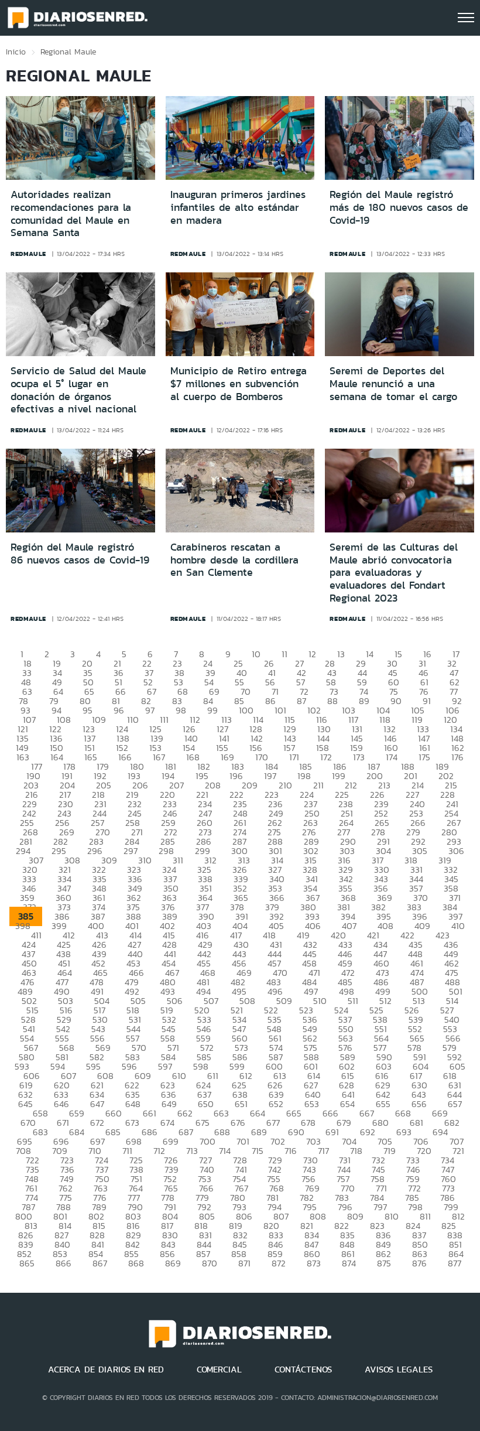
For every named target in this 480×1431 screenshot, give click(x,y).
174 (391, 757)
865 (27, 1263)
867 (99, 1263)
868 (136, 1263)
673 (132, 1122)
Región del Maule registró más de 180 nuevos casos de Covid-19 (399, 207)
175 (424, 757)
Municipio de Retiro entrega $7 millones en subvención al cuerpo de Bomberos (238, 383)
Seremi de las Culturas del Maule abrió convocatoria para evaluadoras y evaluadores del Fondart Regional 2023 (394, 572)
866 (63, 1263)
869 (173, 1263)
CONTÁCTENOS (303, 1369)
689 (259, 1132)
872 (279, 1263)
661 (149, 1113)
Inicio (16, 51)
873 (314, 1263)
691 (332, 1132)
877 (454, 1263)
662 (185, 1113)
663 (221, 1113)
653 (311, 1104)
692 (367, 1132)
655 (383, 1104)
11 (284, 654)
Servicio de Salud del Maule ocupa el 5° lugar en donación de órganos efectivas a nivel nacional (78, 389)
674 (167, 1122)
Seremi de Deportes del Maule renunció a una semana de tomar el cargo (393, 383)
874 (349, 1263)
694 (440, 1132)
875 (384, 1263)
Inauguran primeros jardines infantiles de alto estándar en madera (238, 207)
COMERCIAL (219, 1369)
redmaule (28, 253)
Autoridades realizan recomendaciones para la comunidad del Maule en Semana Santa (71, 213)
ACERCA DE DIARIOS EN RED (106, 1369)
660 (113, 1113)
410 (458, 926)
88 (332, 701)
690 (296, 1132)
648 (132, 1104)
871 (244, 1263)
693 (404, 1132)
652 (276, 1104)
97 (150, 710)
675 (203, 1122)
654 (347, 1104)
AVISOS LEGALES (399, 1369)
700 (207, 1141)
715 (257, 1151)
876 (419, 1263)
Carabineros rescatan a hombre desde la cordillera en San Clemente (234, 559)
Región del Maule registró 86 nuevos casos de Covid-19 (80, 553)
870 (209, 1263)
